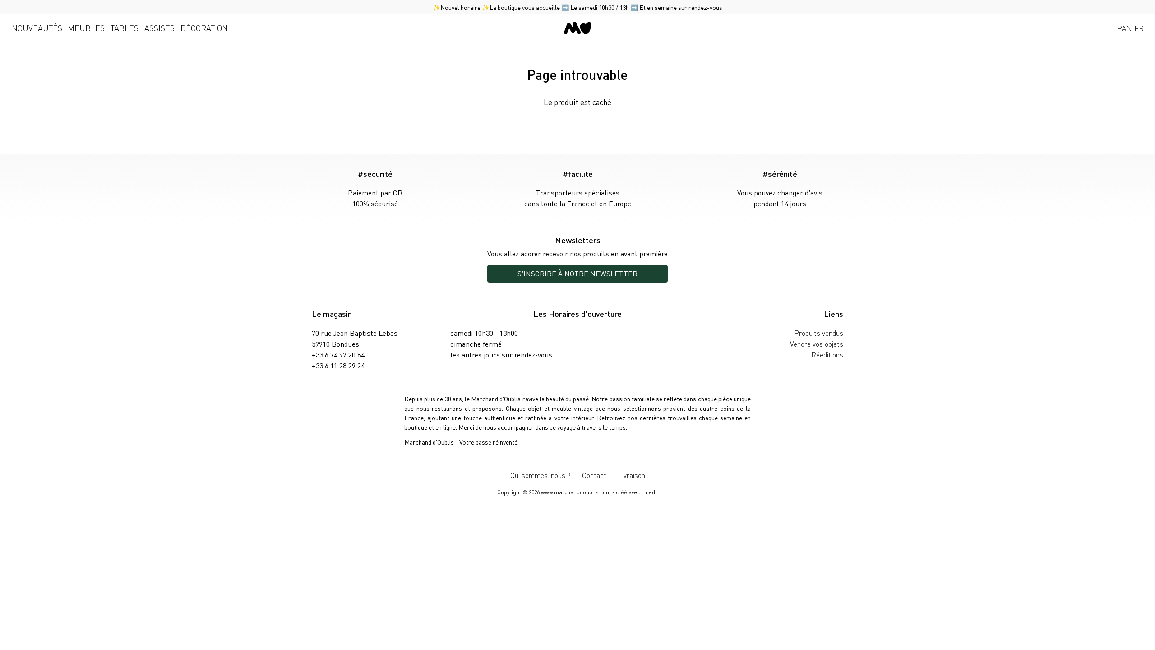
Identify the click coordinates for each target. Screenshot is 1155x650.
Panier (1130, 28)
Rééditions (827, 354)
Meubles (86, 28)
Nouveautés (37, 28)
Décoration (204, 28)
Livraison (631, 475)
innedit (649, 492)
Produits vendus (818, 333)
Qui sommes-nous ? (540, 475)
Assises (159, 28)
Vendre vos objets (816, 343)
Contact (594, 475)
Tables (125, 28)
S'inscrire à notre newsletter (577, 273)
